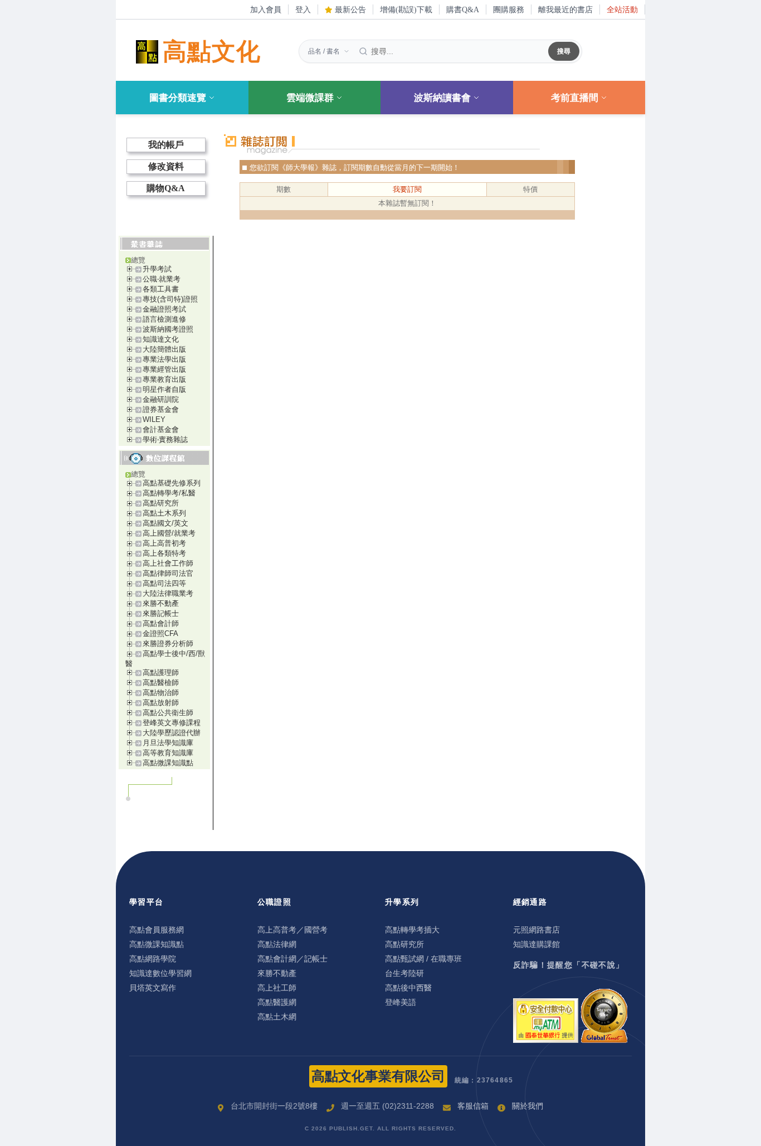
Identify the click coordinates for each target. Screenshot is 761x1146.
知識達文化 (161, 339)
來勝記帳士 (161, 613)
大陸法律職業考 (168, 593)
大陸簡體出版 (164, 349)
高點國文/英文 (165, 523)
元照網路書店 (536, 929)
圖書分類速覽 (177, 98)
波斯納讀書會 (442, 98)
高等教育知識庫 (168, 753)
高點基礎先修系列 (172, 483)
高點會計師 (161, 623)
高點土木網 (276, 1016)
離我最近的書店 (565, 9)
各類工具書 (161, 289)
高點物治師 (161, 692)
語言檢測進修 (164, 319)
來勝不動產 (161, 603)
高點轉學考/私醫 (169, 493)
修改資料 (166, 166)
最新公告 (349, 9)
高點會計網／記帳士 (292, 958)
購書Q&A (462, 9)
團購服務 (508, 9)
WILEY (154, 419)
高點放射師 (161, 702)
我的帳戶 (166, 144)
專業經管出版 (164, 369)
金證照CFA (160, 633)
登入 (303, 9)
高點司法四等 (164, 583)
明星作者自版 (164, 389)
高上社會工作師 (168, 563)
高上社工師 (276, 987)
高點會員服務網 (156, 929)
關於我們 (527, 1105)
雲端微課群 (310, 98)
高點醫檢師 (161, 682)
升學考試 (157, 269)
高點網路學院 (152, 958)
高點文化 (212, 51)
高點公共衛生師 (168, 712)
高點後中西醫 (408, 987)
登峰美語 (400, 1002)
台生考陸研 (404, 973)
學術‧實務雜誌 (165, 439)
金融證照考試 (164, 309)
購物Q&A (166, 188)
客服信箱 (473, 1105)
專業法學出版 (164, 359)
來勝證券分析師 (168, 643)
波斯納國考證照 (168, 329)
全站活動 (622, 9)
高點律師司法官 (168, 573)
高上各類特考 (164, 553)
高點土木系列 (164, 513)
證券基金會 (161, 409)
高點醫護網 (276, 1002)
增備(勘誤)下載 (406, 9)
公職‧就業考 (162, 279)
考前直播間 (574, 98)
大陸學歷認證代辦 (172, 733)
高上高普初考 (164, 543)
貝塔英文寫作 (152, 987)
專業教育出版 (164, 379)
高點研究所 (161, 503)
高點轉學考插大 (412, 929)
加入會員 (265, 9)
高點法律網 (276, 944)
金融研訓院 (161, 399)
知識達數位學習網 (160, 973)
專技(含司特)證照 (170, 299)
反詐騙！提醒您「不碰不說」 (569, 964)
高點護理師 (161, 672)
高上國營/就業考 (169, 533)
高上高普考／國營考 (292, 929)
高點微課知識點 (168, 763)
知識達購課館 (536, 944)
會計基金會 (161, 429)
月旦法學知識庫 (168, 743)
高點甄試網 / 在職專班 (423, 958)
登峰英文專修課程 (172, 722)
